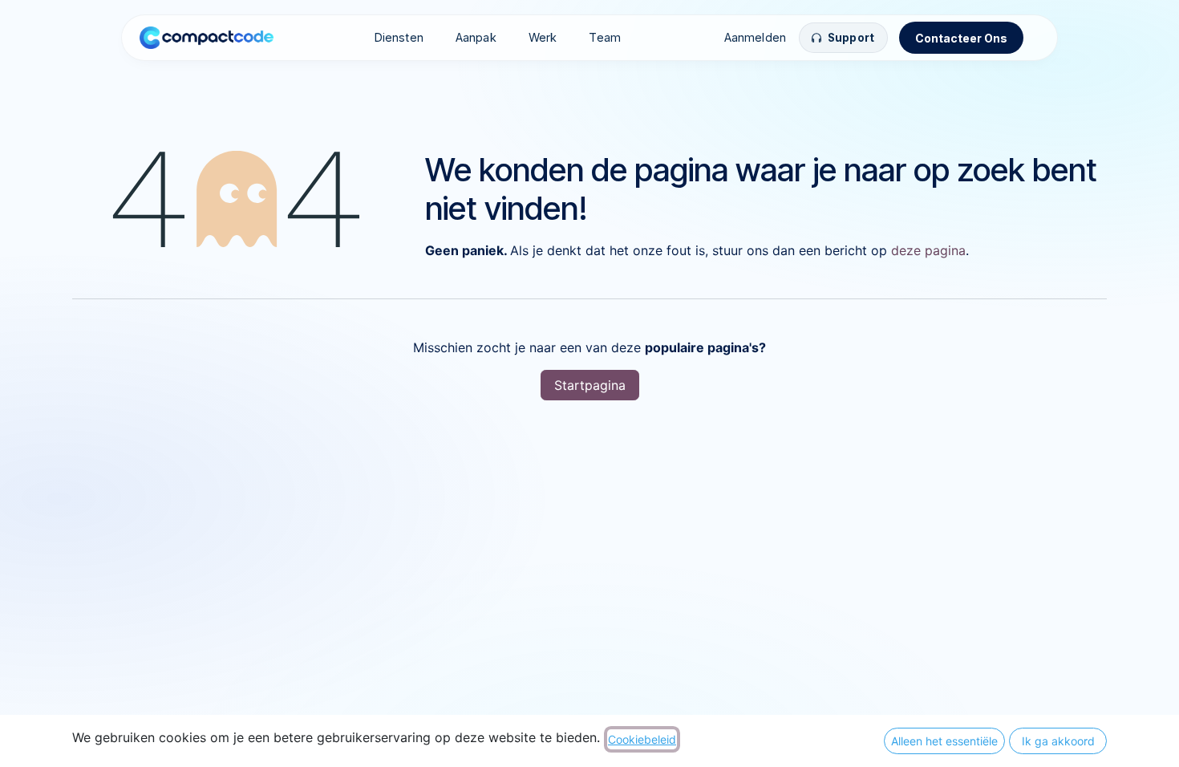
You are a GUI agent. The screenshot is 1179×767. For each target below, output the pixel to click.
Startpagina (590, 385)
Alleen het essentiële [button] (944, 741)
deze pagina (928, 250)
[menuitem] (399, 37)
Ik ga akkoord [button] (1058, 741)
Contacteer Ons (961, 38)
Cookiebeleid (642, 739)
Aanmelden (755, 37)
